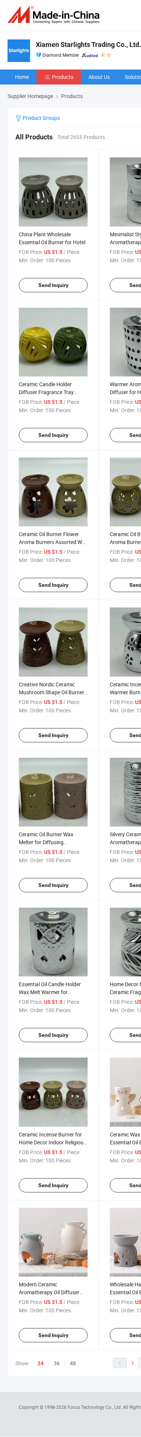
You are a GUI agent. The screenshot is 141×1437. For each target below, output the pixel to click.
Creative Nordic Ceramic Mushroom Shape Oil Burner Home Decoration (51, 692)
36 (57, 1363)
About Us (99, 76)
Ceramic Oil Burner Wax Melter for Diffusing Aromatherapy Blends (46, 842)
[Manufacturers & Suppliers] (55, 15)
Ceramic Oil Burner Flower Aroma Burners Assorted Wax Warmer (53, 541)
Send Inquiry (53, 285)
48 (73, 1363)
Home (22, 76)
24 (41, 1363)
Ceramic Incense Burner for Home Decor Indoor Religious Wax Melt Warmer (52, 1142)
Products (62, 76)
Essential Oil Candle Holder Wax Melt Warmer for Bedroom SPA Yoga (50, 992)
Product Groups (40, 117)
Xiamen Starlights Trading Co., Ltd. (88, 44)
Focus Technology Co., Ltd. (95, 1407)
